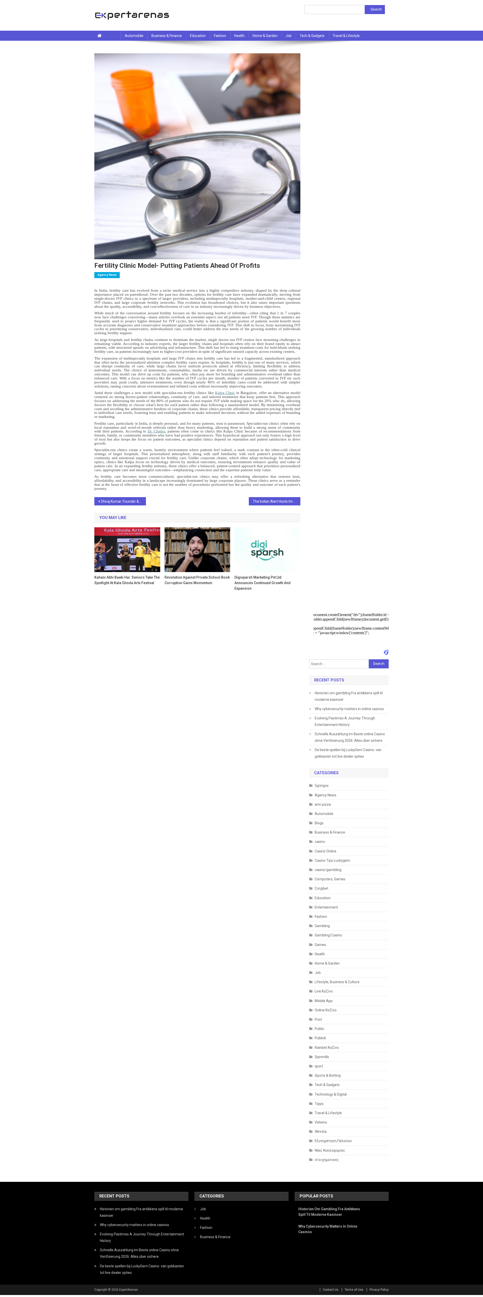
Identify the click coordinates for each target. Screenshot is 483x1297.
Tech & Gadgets (312, 36)
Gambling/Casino (328, 935)
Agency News (107, 275)
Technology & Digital (331, 1094)
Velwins (321, 1122)
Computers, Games (330, 879)
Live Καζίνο (324, 991)
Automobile (134, 36)
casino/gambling (328, 870)
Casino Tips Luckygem (332, 860)
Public (319, 1029)
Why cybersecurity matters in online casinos (349, 709)
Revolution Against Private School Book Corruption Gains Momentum (197, 580)
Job (289, 36)
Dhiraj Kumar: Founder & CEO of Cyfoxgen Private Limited (123, 501)
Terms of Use (354, 1289)
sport (319, 1066)
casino (320, 842)
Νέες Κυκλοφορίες (330, 1150)
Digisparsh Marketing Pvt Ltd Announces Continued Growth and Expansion (262, 582)
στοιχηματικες (327, 1160)
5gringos (322, 786)
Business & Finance (166, 36)
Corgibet (321, 888)
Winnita (321, 1132)
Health (239, 36)
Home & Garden (265, 36)
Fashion (220, 36)
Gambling (322, 926)
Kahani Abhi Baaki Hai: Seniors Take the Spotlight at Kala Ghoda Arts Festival (127, 580)
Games (320, 945)
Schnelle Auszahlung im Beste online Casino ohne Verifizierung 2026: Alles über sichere (350, 737)
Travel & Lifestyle (346, 36)
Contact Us (330, 1289)
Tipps (319, 1104)
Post (318, 1019)
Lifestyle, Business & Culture (337, 982)
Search (376, 9)
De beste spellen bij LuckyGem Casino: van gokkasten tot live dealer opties (348, 753)
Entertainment (326, 907)
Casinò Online (325, 851)
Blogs (319, 823)
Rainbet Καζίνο (327, 1048)
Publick (320, 1038)
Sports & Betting (328, 1075)
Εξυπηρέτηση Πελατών (333, 1141)
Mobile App (324, 1001)
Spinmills (322, 1057)
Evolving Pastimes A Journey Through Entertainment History (345, 721)
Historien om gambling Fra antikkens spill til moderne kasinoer (349, 696)
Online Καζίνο (326, 1010)
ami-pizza (323, 804)
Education (198, 36)
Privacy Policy (379, 1289)
